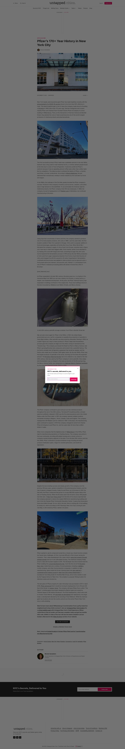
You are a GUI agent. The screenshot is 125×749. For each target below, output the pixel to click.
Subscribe (73, 379)
